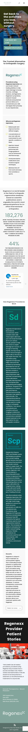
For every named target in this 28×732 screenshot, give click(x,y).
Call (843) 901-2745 (11, 41)
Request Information (13, 48)
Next (25, 284)
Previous (2, 284)
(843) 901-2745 (14, 701)
